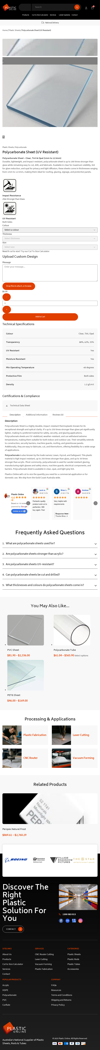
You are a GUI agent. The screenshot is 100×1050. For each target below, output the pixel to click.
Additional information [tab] (36, 415)
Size (4, 243)
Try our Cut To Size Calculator (35, 251)
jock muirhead (45, 490)
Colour (5, 226)
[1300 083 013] (60, 914)
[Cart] (92, 7)
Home (5, 30)
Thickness (7, 234)
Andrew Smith (88, 490)
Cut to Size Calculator (40, 15)
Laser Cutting (81, 735)
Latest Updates (64, 15)
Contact (75, 15)
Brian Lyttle (65, 490)
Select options (81, 656)
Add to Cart (40, 316)
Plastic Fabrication (34, 735)
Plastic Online (17, 494)
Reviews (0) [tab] (58, 415)
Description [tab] (15, 415)
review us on (18, 511)
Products (25, 15)
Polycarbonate (21, 147)
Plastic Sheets (14, 30)
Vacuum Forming (83, 758)
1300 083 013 (69, 915)
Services (53, 15)
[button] (26, 15)
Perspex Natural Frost (14, 829)
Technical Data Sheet (20, 405)
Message (6, 263)
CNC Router (30, 758)
